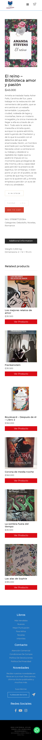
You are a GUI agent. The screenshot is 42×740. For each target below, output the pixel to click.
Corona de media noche (19, 471)
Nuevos (21, 624)
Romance (10, 225)
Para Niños (21, 631)
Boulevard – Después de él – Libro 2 (20, 418)
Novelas (31, 222)
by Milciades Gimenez (17, 73)
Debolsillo (21, 222)
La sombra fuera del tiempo (17, 525)
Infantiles (21, 639)
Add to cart (14, 210)
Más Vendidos (21, 620)
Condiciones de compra (21, 654)
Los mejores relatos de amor (18, 311)
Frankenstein (13, 365)
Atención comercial (21, 651)
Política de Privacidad (21, 661)
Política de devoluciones (21, 658)
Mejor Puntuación (21, 628)
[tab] (21, 241)
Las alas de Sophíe (16, 578)
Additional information (21, 241)
